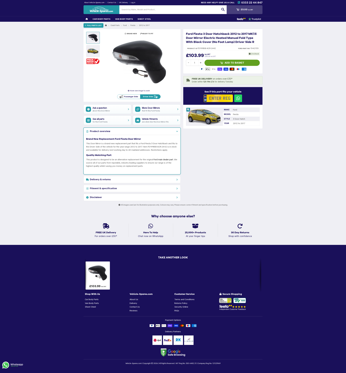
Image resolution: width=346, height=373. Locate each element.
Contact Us (111, 3)
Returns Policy (180, 303)
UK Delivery (123, 3)
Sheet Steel (144, 19)
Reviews (133, 310)
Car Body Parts (101, 19)
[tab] (132, 131)
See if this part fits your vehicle (222, 91)
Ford (125, 25)
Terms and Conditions (184, 299)
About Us (134, 299)
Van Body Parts (124, 19)
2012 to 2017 (144, 25)
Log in (133, 3)
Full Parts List (94, 25)
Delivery (133, 303)
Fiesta (132, 25)
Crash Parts (115, 25)
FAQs (176, 310)
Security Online (181, 307)
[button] (93, 61)
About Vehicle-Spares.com (94, 3)
